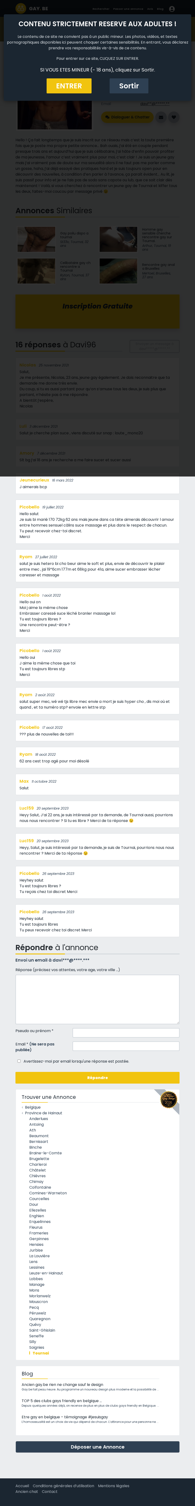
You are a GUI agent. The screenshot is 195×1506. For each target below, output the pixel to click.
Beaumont (39, 1136)
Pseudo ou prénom (34, 1031)
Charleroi (38, 1164)
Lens (33, 1261)
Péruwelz (37, 1313)
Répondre (97, 1077)
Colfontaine (40, 1187)
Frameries (38, 1233)
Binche (35, 1147)
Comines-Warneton (48, 1193)
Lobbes (36, 1279)
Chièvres (37, 1176)
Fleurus (36, 1227)
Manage (36, 1284)
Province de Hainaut (43, 1113)
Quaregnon (39, 1319)
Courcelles (39, 1199)
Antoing (36, 1124)
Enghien (36, 1216)
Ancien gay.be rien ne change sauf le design (62, 1384)
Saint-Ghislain (42, 1330)
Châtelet (37, 1170)
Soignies (36, 1347)
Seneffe (36, 1336)
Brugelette (39, 1158)
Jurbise (36, 1250)
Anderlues (38, 1118)
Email (34, 1047)
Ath (32, 1130)
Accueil (22, 1486)
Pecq (34, 1307)
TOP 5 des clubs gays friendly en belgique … (62, 1401)
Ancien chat (26, 1491)
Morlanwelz (40, 1296)
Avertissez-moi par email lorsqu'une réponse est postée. (76, 1061)
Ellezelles (37, 1210)
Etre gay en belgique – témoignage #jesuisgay (65, 1417)
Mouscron (38, 1301)
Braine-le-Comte (45, 1153)
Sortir (129, 86)
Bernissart (38, 1141)
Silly (32, 1341)
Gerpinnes (39, 1239)
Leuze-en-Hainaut (46, 1273)
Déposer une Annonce (98, 1447)
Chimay (36, 1181)
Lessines (36, 1267)
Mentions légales (113, 1486)
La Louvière (39, 1256)
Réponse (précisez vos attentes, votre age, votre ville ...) (67, 970)
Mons (34, 1290)
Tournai (41, 1353)
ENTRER (69, 86)
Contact (50, 1491)
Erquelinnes (40, 1221)
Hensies (36, 1244)
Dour (33, 1204)
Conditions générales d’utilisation (63, 1486)
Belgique (33, 1107)
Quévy (35, 1324)
